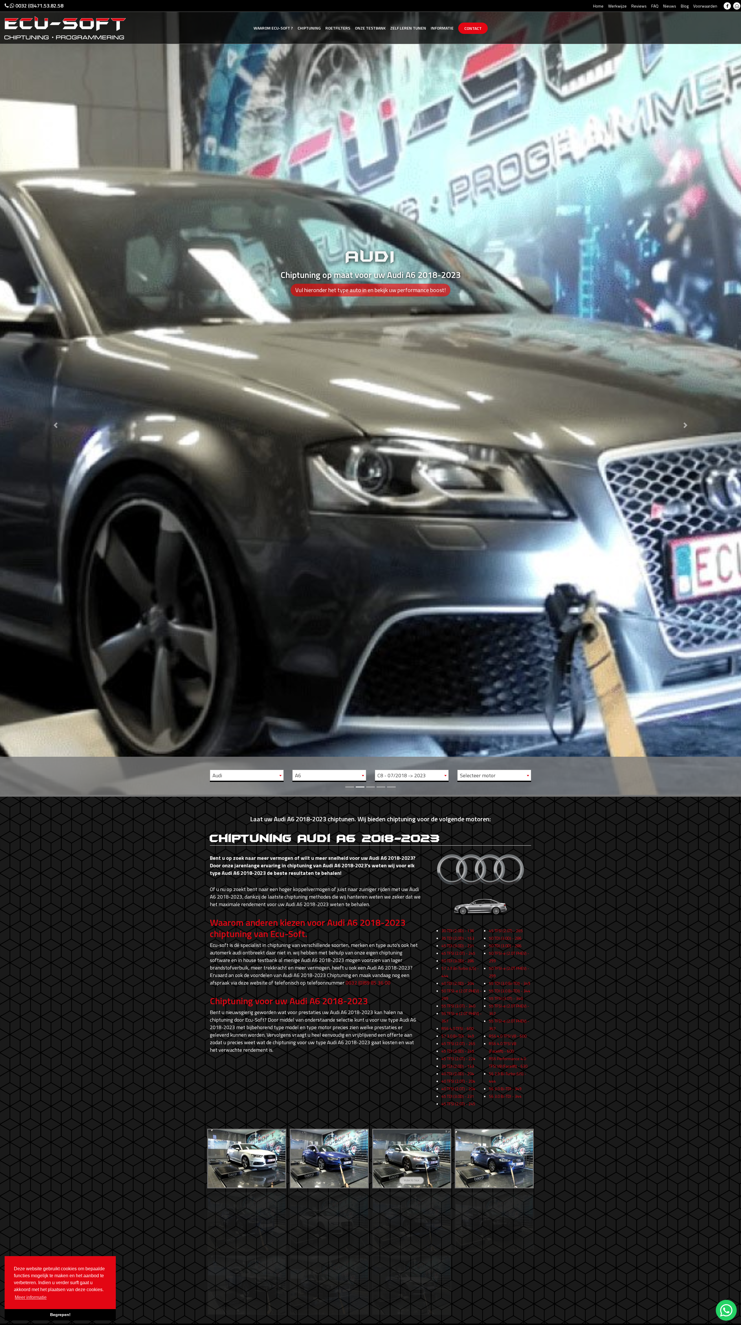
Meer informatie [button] (31, 1297)
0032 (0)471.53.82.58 (38, 6)
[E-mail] (736, 6)
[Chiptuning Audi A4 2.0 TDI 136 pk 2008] (411, 1157)
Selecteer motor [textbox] (478, 775)
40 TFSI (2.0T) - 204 (458, 1081)
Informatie (442, 28)
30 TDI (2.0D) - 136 (457, 931)
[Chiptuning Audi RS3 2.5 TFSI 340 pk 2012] (329, 1283)
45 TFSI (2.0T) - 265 (458, 1043)
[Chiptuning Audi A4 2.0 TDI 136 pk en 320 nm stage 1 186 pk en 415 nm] (494, 1157)
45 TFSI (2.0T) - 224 (458, 1058)
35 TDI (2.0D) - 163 (457, 938)
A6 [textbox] (298, 775)
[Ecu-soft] (65, 27)
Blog (685, 6)
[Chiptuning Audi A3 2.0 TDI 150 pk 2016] (329, 1157)
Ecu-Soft (273, 28)
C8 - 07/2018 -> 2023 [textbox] (401, 775)
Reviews (639, 6)
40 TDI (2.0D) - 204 (457, 983)
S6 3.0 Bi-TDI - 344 (505, 1096)
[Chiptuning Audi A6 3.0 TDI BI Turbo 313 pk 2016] (494, 1220)
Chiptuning (309, 28)
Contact (473, 28)
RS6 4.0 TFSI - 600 (457, 1028)
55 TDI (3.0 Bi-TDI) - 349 (509, 983)
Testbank (370, 28)
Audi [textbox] (217, 775)
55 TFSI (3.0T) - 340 (458, 1006)
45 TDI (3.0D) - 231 (457, 946)
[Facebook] (727, 6)
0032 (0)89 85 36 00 (368, 983)
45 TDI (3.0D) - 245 (457, 1051)
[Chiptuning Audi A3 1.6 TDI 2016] (246, 1157)
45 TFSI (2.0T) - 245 (458, 953)
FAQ (655, 6)
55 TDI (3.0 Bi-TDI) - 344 (509, 991)
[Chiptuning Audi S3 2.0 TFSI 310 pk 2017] (411, 1283)
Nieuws (669, 6)
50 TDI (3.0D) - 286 (457, 961)
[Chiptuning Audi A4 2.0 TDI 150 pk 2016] (246, 1220)
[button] (55, 397)
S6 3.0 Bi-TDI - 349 (505, 1089)
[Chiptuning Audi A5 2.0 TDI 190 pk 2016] (329, 1220)
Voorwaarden (705, 6)
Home (598, 6)
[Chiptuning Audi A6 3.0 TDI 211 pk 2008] (411, 1220)
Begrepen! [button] (60, 1314)
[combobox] (247, 775)
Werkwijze (617, 6)
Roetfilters (337, 28)
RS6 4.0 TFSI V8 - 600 (508, 1036)
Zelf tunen (408, 28)
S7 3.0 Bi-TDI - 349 (457, 1036)
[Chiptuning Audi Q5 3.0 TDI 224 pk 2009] (246, 1283)
